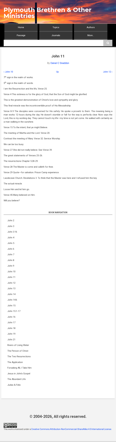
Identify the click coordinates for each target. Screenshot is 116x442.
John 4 (10, 237)
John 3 (10, 226)
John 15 (11, 305)
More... (90, 35)
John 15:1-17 (13, 311)
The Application (15, 362)
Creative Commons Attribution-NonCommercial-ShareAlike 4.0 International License (71, 429)
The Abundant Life (16, 379)
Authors (91, 27)
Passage (21, 35)
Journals (56, 35)
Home (21, 27)
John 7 (10, 254)
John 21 (11, 339)
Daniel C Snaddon (59, 63)
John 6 (10, 249)
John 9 (10, 265)
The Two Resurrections (19, 356)
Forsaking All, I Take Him (19, 367)
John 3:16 (12, 231)
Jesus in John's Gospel (18, 373)
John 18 (11, 328)
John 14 (11, 294)
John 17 (11, 322)
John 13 (11, 288)
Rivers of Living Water (18, 345)
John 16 (11, 317)
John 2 (10, 220)
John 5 (10, 243)
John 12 (107, 71)
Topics (56, 27)
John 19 (11, 333)
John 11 (11, 277)
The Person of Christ (17, 351)
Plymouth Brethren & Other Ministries (48, 12)
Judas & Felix (14, 385)
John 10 (8, 71)
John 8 (10, 260)
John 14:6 (12, 299)
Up (57, 71)
